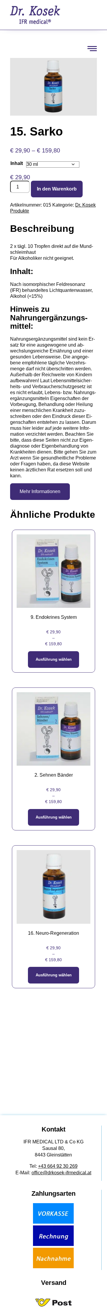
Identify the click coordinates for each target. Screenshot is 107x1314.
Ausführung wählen (54, 659)
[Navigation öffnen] (92, 48)
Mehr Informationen (40, 491)
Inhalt (16, 163)
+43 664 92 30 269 (58, 1166)
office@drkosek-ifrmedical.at (61, 1172)
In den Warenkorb (57, 188)
